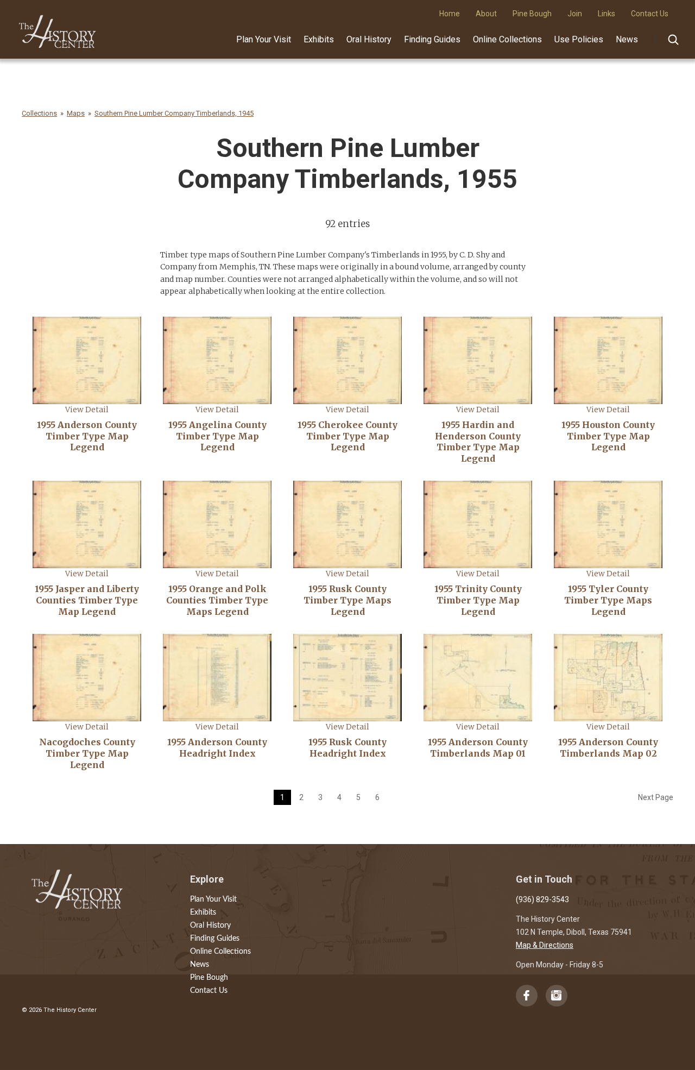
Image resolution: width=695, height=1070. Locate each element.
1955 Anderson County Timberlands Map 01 (478, 748)
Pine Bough (209, 977)
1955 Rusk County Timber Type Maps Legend (347, 600)
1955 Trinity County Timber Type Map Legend (478, 600)
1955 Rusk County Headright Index (347, 748)
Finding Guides (432, 39)
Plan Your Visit (263, 39)
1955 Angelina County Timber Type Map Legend (217, 436)
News (627, 39)
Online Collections (507, 39)
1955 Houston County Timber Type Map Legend (608, 436)
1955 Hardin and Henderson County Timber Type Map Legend (478, 441)
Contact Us (209, 991)
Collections (39, 113)
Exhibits (319, 39)
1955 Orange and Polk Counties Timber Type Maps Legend (217, 600)
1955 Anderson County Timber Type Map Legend (87, 436)
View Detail (87, 409)
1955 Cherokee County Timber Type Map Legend (347, 436)
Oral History (368, 39)
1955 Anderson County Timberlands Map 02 (608, 748)
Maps (76, 113)
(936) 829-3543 (542, 899)
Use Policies (578, 39)
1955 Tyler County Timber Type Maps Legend (608, 600)
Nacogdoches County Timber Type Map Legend (87, 753)
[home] (57, 28)
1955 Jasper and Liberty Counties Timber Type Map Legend (87, 600)
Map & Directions (544, 945)
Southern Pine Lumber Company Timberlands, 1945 (174, 113)
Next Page (655, 797)
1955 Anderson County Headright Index (217, 748)
